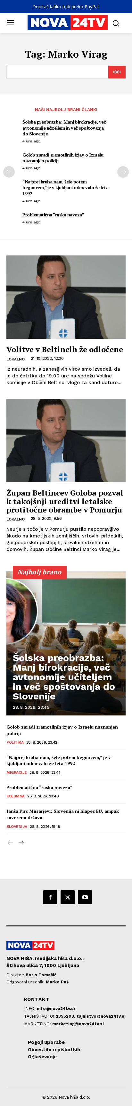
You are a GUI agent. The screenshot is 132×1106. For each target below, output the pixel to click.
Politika (14, 742)
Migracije (16, 772)
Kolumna (15, 796)
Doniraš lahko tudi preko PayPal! (66, 7)
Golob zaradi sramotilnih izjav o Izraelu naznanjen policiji (62, 158)
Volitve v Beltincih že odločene (64, 349)
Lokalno (15, 359)
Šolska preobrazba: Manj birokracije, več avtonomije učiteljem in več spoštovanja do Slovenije (64, 127)
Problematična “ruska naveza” (53, 215)
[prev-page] (9, 172)
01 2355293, (63, 1016)
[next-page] (123, 172)
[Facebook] (50, 897)
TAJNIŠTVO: (37, 1016)
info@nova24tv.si (56, 1008)
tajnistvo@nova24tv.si (101, 1016)
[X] (68, 897)
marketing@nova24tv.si (78, 1023)
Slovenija (16, 826)
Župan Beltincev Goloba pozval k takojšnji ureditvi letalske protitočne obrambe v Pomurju (64, 501)
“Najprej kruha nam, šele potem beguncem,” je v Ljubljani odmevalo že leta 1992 (65, 187)
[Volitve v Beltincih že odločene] (66, 297)
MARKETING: (38, 1023)
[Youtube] (85, 897)
